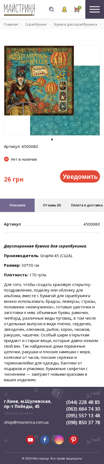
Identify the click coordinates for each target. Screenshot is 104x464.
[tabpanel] (52, 90)
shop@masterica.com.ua (26, 422)
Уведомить (80, 176)
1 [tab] (52, 139)
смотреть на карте (18, 413)
